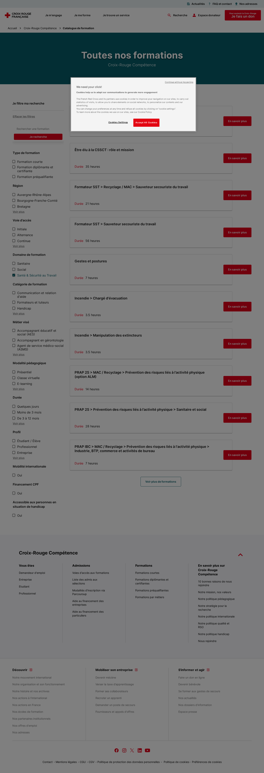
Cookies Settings (118, 122)
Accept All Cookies (146, 122)
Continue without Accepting (179, 82)
